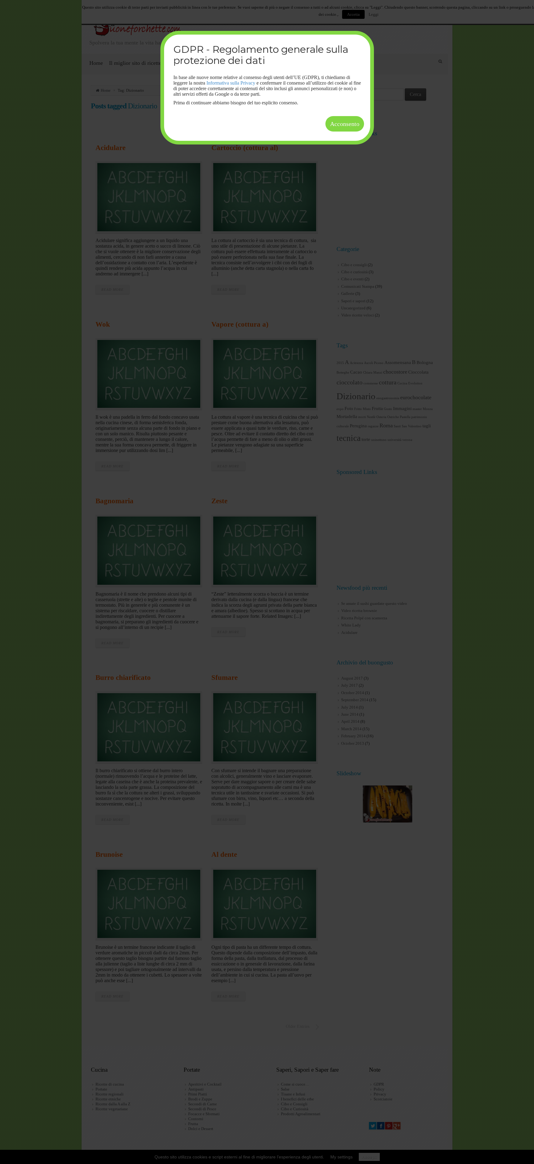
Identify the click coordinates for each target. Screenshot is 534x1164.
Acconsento (344, 123)
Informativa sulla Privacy (230, 83)
